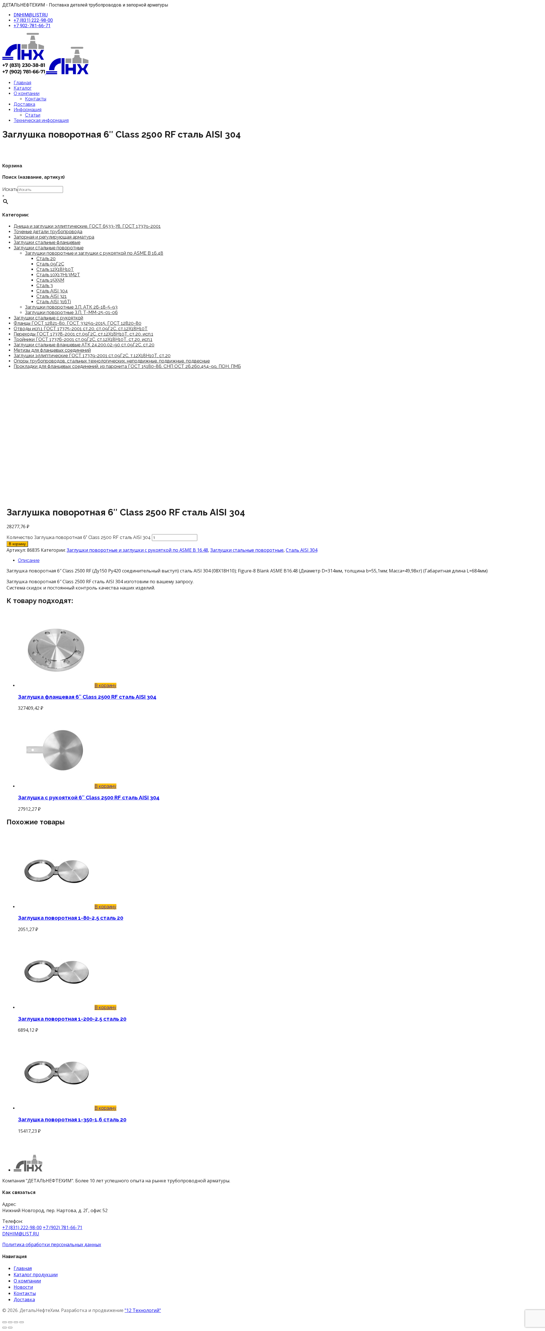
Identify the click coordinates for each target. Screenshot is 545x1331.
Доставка (24, 104)
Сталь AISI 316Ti (53, 301)
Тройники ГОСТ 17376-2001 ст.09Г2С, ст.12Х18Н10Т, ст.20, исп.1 (83, 339)
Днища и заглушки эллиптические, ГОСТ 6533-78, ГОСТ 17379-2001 (87, 226)
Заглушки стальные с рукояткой (48, 318)
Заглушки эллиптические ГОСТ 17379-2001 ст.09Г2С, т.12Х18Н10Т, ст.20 (92, 355)
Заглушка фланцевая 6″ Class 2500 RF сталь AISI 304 (87, 697)
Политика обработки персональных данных (51, 1244)
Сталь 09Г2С (50, 264)
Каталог (23, 88)
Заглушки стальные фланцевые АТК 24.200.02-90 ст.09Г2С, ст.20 (84, 345)
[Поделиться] (16, 1322)
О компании (26, 93)
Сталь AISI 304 (52, 291)
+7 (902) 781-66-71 (62, 1227)
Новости (23, 1287)
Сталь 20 (46, 258)
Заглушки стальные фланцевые (47, 242)
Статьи (32, 115)
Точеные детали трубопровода (48, 231)
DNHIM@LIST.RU (31, 15)
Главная (22, 82)
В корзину (17, 544)
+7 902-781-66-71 (32, 25)
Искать (10, 189)
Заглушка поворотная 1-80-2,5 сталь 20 (70, 918)
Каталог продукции (36, 1274)
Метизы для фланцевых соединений (52, 350)
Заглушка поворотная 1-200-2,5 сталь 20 (72, 1019)
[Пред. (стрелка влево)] (4, 1327)
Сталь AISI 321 (51, 296)
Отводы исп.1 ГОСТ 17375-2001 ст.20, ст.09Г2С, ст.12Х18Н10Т (81, 328)
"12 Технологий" (143, 1310)
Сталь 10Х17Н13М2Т (58, 274)
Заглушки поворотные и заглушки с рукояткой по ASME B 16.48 (94, 253)
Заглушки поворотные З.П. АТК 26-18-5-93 (71, 307)
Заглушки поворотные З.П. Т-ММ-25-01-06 (71, 312)
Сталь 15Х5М (50, 280)
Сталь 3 (44, 285)
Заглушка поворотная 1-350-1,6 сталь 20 (72, 1119)
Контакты (35, 99)
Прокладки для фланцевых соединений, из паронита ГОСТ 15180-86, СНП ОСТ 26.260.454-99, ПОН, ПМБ (127, 366)
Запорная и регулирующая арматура (54, 237)
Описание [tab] (28, 560)
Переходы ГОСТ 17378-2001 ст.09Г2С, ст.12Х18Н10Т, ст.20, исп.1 (83, 334)
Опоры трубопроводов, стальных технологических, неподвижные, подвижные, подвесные (112, 361)
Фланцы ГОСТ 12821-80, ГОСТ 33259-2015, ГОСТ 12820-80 (77, 323)
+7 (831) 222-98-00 (33, 20)
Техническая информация (41, 120)
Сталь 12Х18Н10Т (55, 269)
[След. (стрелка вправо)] (10, 1327)
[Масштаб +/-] (4, 1322)
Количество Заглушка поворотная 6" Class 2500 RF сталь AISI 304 (79, 537)
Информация (27, 109)
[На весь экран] (10, 1322)
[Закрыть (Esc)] (21, 1322)
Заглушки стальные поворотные (48, 247)
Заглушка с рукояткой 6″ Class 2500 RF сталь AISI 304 (89, 797)
